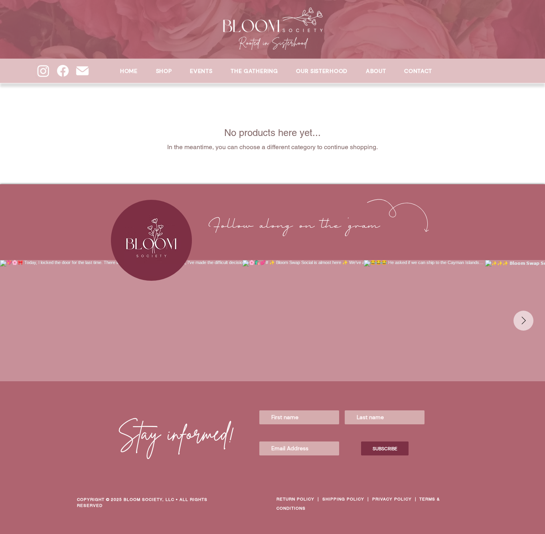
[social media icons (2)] (82, 71)
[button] (321, 71)
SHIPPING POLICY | (347, 499)
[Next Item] (523, 321)
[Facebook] (63, 71)
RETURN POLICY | (299, 499)
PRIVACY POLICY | (395, 499)
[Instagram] (43, 71)
